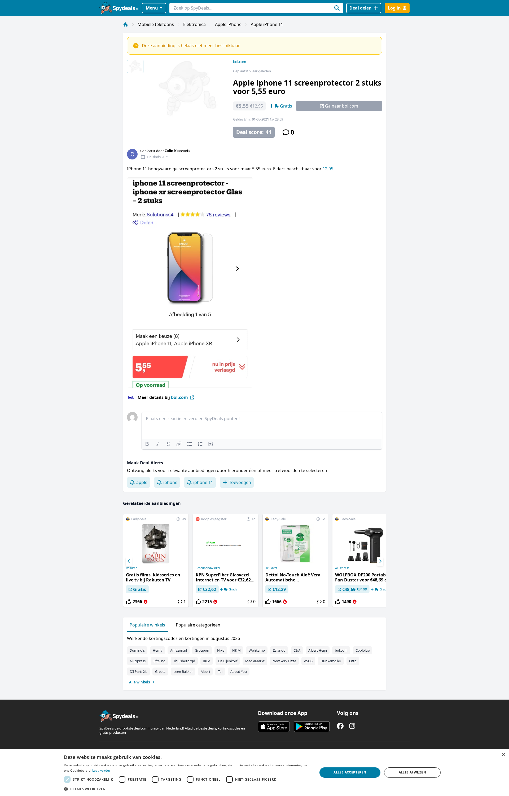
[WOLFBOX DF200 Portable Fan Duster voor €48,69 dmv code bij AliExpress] (365, 560)
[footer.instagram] (352, 726)
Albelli (205, 671)
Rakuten (131, 568)
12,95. (328, 169)
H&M (236, 650)
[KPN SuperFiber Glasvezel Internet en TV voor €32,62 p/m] (225, 560)
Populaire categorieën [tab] (198, 625)
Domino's (137, 650)
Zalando (279, 650)
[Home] (125, 24)
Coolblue (363, 650)
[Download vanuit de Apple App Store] (274, 726)
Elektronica (194, 24)
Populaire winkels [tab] (147, 625)
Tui (220, 671)
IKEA (206, 661)
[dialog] (254, 772)
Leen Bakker (183, 671)
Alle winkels (139, 682)
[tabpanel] (254, 659)
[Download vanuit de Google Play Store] (312, 726)
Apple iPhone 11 (267, 24)
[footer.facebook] (340, 726)
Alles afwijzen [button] (412, 772)
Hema (157, 650)
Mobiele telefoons (156, 24)
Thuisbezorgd (184, 661)
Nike (220, 650)
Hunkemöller (331, 661)
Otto (353, 661)
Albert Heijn (317, 650)
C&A (296, 650)
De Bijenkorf (227, 661)
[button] (187, 789)
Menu (152, 8)
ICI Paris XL (138, 671)
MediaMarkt (255, 661)
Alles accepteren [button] (350, 772)
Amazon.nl (178, 650)
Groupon (202, 650)
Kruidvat (271, 568)
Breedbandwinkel (208, 568)
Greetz (160, 671)
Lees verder (101, 770)
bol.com (239, 62)
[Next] (380, 561)
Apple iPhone (228, 24)
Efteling (159, 661)
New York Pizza (284, 661)
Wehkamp (257, 650)
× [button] (503, 755)
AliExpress (342, 568)
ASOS (308, 661)
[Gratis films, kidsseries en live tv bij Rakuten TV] (155, 560)
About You (238, 671)
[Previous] (129, 561)
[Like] (128, 601)
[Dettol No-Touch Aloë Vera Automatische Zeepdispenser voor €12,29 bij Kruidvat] (295, 560)
